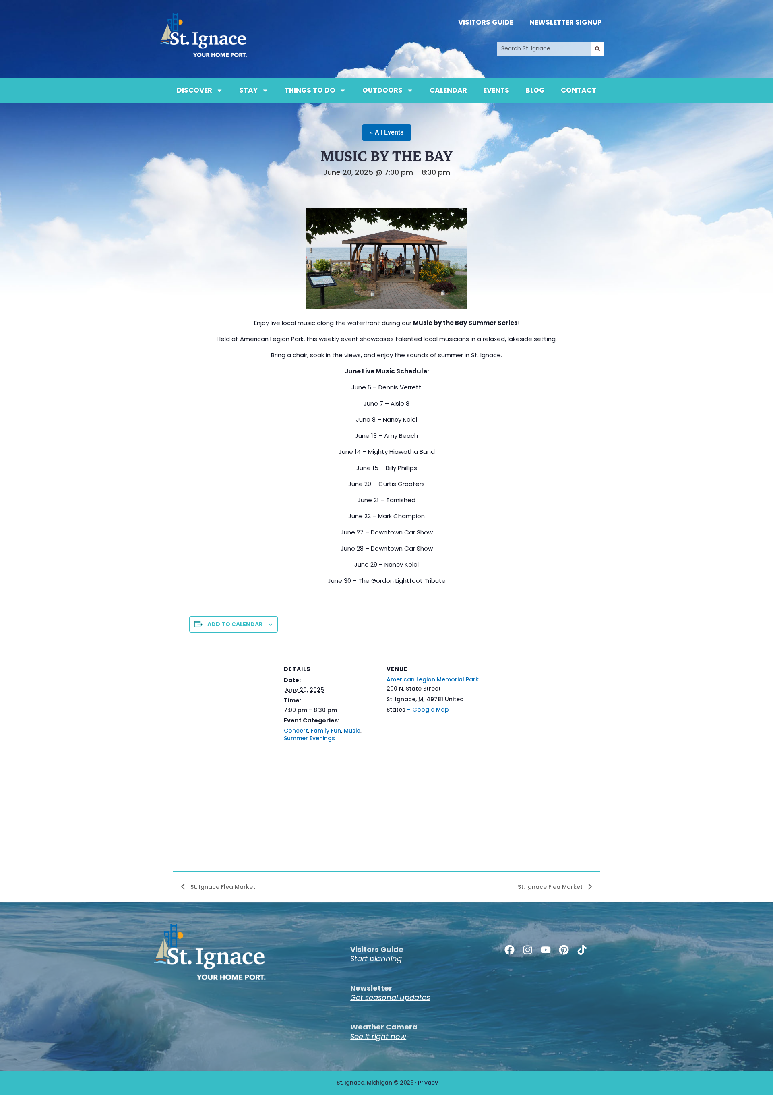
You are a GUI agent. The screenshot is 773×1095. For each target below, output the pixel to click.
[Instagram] (528, 950)
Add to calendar (234, 624)
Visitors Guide (485, 22)
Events (496, 90)
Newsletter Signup (565, 22)
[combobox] (544, 49)
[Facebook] (509, 950)
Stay (248, 90)
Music (352, 731)
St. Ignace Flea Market (222, 887)
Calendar (448, 90)
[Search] (597, 49)
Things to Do (310, 90)
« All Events (386, 132)
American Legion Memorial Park (432, 679)
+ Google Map (428, 710)
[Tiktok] (582, 950)
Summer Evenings (309, 738)
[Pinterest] (564, 950)
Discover (194, 90)
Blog (535, 90)
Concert (296, 731)
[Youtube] (546, 950)
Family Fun (326, 731)
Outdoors (382, 90)
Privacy (428, 1082)
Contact (578, 90)
